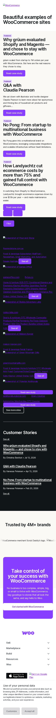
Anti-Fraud (8, 371)
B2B (21, 282)
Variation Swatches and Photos (18, 292)
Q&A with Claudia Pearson (19, 466)
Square (6, 261)
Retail (23, 349)
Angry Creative (38, 396)
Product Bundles (28, 323)
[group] (28, 53)
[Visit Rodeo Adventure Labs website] (22, 301)
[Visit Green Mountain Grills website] (21, 352)
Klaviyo (17, 285)
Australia (14, 261)
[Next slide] (18, 213)
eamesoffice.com (11, 277)
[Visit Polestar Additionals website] (20, 381)
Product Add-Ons (11, 323)
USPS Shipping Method (35, 288)
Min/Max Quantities (30, 285)
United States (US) (19, 296)
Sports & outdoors (12, 317)
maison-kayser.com (12, 344)
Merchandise (20, 401)
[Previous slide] (8, 213)
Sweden (36, 401)
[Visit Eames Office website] (17, 266)
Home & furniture (11, 282)
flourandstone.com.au (13, 248)
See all (25, 261)
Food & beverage (11, 253)
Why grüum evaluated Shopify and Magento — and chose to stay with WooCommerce (25, 449)
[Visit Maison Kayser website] (18, 333)
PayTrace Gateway (39, 320)
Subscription (26, 253)
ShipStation (18, 288)
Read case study (28, 392)
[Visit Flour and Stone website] (18, 238)
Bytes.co (29, 277)
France (29, 349)
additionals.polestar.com (14, 396)
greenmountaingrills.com (14, 363)
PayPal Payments (21, 320)
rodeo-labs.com (10, 312)
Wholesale (31, 317)
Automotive (8, 401)
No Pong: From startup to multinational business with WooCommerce (27, 481)
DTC (26, 282)
